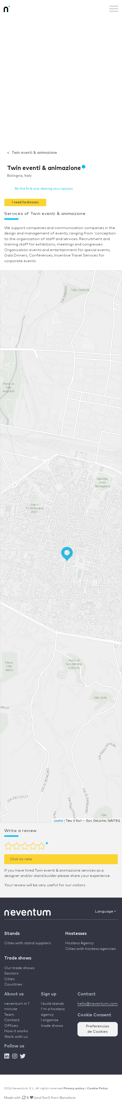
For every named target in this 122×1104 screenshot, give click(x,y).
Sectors (11, 973)
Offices (11, 1026)
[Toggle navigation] (113, 8)
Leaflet (58, 820)
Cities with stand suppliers (27, 943)
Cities (9, 979)
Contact (12, 1020)
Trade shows (17, 958)
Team (9, 1015)
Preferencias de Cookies (97, 1029)
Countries (13, 984)
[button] (25, 202)
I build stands (52, 1004)
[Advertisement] (61, 81)
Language (104, 911)
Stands (12, 933)
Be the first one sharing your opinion (44, 188)
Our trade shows (19, 968)
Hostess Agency (79, 943)
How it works (16, 1031)
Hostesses (76, 933)
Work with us (16, 1037)
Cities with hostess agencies (90, 949)
